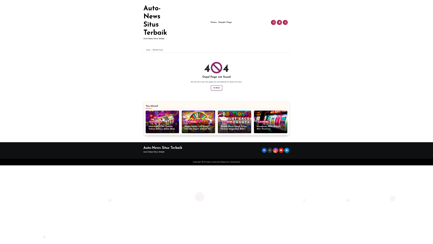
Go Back (216, 88)
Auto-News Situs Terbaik (162, 148)
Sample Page (225, 22)
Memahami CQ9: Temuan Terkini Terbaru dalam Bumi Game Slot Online (162, 129)
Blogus (223, 162)
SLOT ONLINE (154, 122)
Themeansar (234, 162)
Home (214, 22)
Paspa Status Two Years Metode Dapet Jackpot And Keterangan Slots (198, 129)
